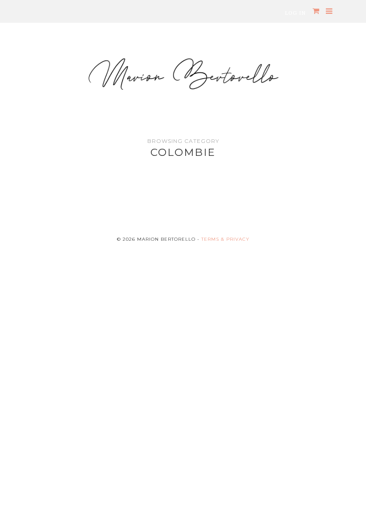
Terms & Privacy (225, 239)
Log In (295, 13)
